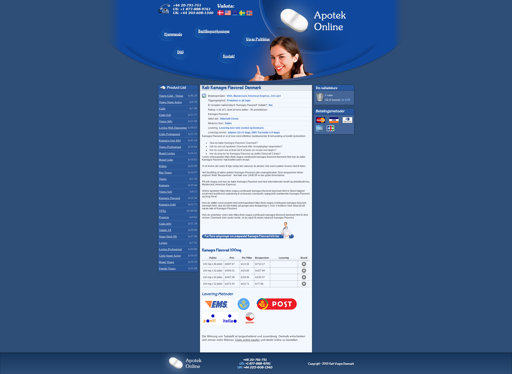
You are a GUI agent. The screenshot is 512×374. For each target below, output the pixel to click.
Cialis (162, 108)
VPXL (162, 210)
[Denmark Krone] (220, 12)
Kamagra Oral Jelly (170, 140)
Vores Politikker (258, 39)
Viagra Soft (165, 191)
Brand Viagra (166, 262)
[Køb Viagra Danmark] (302, 53)
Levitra (163, 242)
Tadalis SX (165, 230)
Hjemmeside (173, 34)
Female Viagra (167, 268)
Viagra (162, 179)
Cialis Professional (169, 134)
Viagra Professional (170, 147)
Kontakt (229, 56)
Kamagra (164, 185)
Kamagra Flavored (169, 198)
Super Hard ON (168, 236)
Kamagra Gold (167, 204)
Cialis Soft (165, 115)
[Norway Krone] (249, 12)
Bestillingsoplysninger (214, 31)
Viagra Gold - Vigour (171, 95)
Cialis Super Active (170, 255)
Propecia (164, 217)
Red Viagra (165, 172)
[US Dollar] (228, 12)
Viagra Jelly (165, 121)
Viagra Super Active (170, 102)
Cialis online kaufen (247, 339)
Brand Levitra (167, 153)
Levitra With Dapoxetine (173, 127)
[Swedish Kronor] (242, 12)
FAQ (180, 52)
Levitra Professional (170, 249)
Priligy (163, 166)
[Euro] (235, 12)
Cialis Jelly (165, 223)
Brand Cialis (166, 159)
